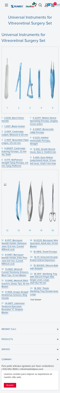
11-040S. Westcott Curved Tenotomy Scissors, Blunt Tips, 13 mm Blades (15, 272)
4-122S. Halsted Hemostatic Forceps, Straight (40, 140)
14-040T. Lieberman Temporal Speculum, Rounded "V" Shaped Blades (13, 308)
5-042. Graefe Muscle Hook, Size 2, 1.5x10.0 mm (43, 151)
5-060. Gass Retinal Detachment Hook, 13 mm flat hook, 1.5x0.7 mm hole (43, 160)
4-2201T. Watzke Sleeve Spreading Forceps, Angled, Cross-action (44, 121)
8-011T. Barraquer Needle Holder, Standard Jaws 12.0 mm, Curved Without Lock (14, 245)
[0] (52, 5)
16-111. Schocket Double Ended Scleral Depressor (44, 259)
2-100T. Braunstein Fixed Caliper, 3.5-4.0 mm (15, 141)
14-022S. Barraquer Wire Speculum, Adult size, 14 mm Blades (44, 243)
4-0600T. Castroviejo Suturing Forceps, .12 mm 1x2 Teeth (14, 151)
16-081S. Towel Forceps (45, 251)
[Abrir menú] (6, 5)
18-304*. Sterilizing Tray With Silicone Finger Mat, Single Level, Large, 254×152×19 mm (43, 278)
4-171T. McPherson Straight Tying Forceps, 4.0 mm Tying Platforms (15, 162)
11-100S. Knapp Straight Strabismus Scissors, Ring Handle (15, 295)
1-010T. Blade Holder (14, 126)
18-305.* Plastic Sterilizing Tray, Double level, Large (44, 291)
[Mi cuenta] (46, 5)
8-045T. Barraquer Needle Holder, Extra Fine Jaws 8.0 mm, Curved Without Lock (14, 259)
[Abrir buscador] (40, 5)
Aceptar (10, 385)
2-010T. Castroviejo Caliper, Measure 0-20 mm (15, 133)
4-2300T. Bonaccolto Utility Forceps (42, 131)
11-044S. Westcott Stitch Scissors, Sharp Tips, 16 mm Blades (15, 283)
